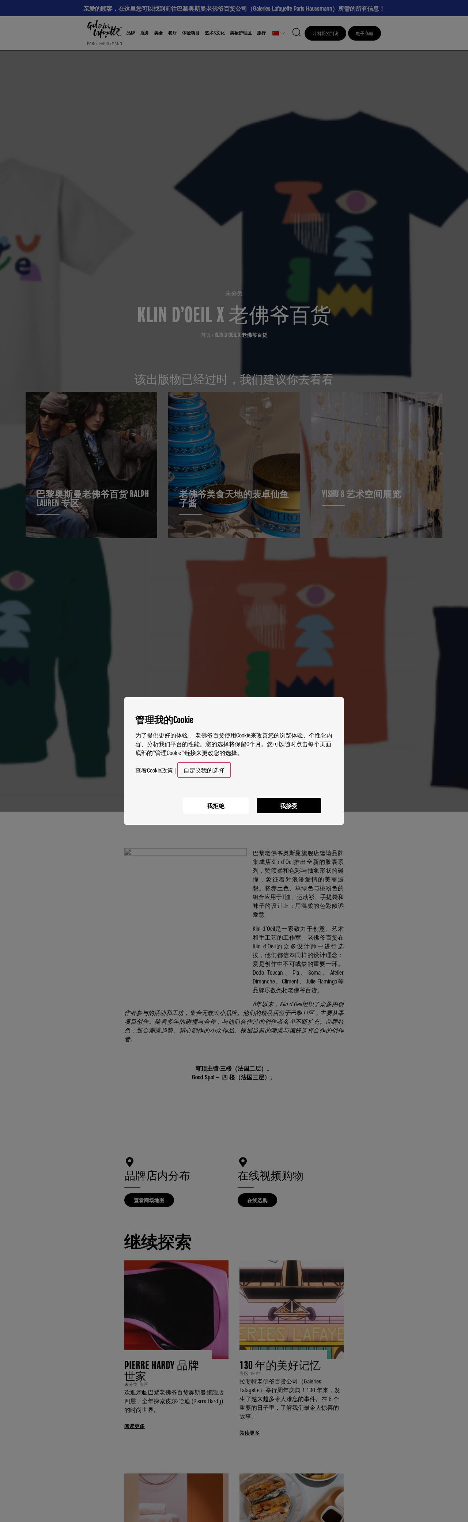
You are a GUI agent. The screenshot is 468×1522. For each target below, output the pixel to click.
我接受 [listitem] (289, 805)
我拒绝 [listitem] (215, 805)
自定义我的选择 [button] (204, 770)
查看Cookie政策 (154, 770)
